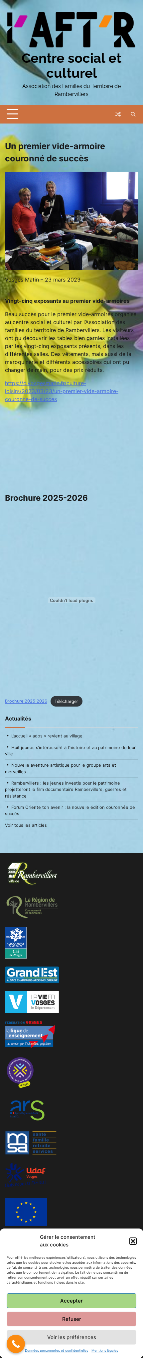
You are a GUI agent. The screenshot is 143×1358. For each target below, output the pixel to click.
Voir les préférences (71, 1337)
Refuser (71, 1319)
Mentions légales (104, 1350)
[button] (133, 1241)
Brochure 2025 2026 (26, 701)
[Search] (133, 114)
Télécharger (66, 701)
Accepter (71, 1301)
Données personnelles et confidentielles (56, 1350)
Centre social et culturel (71, 65)
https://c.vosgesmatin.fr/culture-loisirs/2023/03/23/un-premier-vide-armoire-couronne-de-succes (61, 391)
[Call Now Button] (16, 1344)
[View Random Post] (118, 114)
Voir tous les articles (26, 825)
